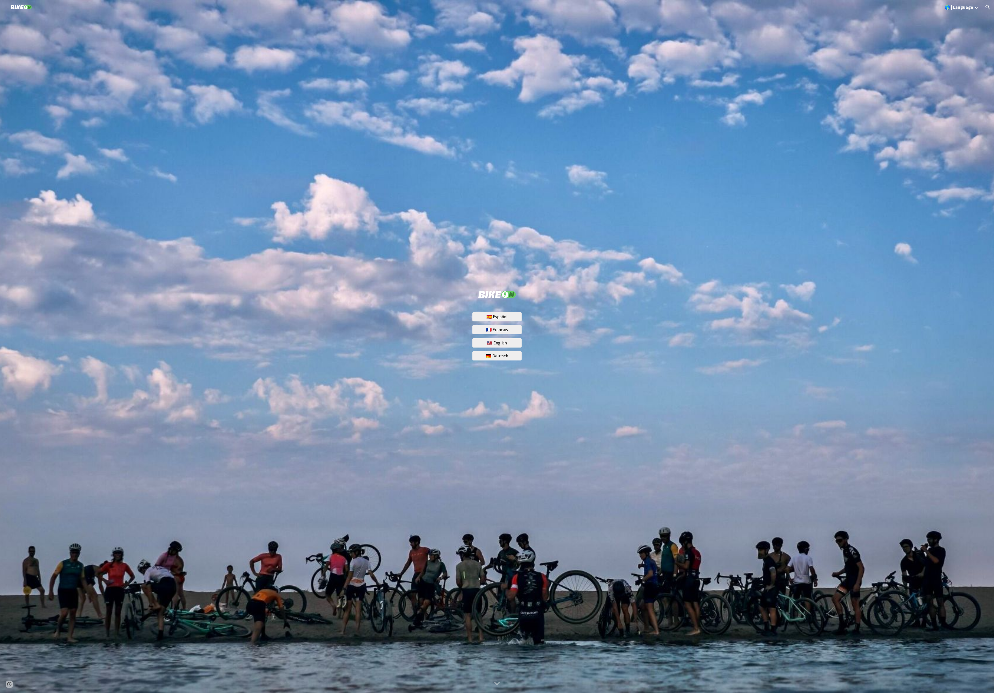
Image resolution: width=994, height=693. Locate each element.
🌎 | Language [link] (959, 7)
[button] (988, 7)
